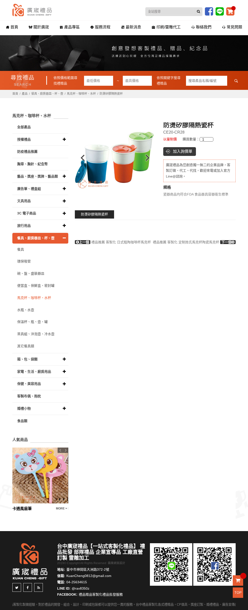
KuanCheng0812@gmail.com (88, 576)
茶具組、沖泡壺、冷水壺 (35, 334)
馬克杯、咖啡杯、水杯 (81, 93)
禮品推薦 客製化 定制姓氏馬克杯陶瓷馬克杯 (192, 242)
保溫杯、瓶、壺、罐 (32, 322)
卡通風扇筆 (22, 509)
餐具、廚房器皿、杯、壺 (47, 93)
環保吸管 (24, 261)
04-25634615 (76, 582)
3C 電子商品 (26, 213)
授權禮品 (24, 139)
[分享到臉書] (27, 587)
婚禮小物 (24, 408)
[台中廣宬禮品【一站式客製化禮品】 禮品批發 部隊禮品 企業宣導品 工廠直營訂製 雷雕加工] (32, 10)
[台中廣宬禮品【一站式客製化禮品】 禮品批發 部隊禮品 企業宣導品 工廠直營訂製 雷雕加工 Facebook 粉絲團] (209, 11)
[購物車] (230, 11)
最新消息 (133, 27)
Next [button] (149, 158)
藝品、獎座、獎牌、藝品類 (37, 176)
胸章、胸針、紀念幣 (32, 164)
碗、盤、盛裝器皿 (30, 273)
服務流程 (102, 27)
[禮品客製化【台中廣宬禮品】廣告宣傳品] (124, 53)
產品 (25, 93)
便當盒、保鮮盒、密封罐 (35, 286)
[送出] (198, 11)
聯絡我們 (203, 27)
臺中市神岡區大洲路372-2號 (87, 569)
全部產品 (24, 127)
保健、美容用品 (29, 384)
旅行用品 (24, 226)
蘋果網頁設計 (116, 563)
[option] (115, 158)
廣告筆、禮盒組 (29, 189)
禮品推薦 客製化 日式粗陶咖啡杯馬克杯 (115, 242)
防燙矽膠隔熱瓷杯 (94, 214)
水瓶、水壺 (25, 310)
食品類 (22, 421)
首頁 (14, 27)
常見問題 (234, 27)
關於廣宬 (41, 27)
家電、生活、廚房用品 (34, 371)
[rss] (38, 587)
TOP (237, 592)
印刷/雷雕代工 (168, 27)
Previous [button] (80, 158)
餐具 (20, 249)
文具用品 (24, 201)
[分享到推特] (16, 587)
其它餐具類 (25, 346)
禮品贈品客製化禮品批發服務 (101, 594)
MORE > (61, 508)
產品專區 (72, 27)
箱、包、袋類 (27, 359)
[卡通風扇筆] (40, 475)
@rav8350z (80, 588)
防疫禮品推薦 (27, 151)
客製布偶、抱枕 (29, 396)
